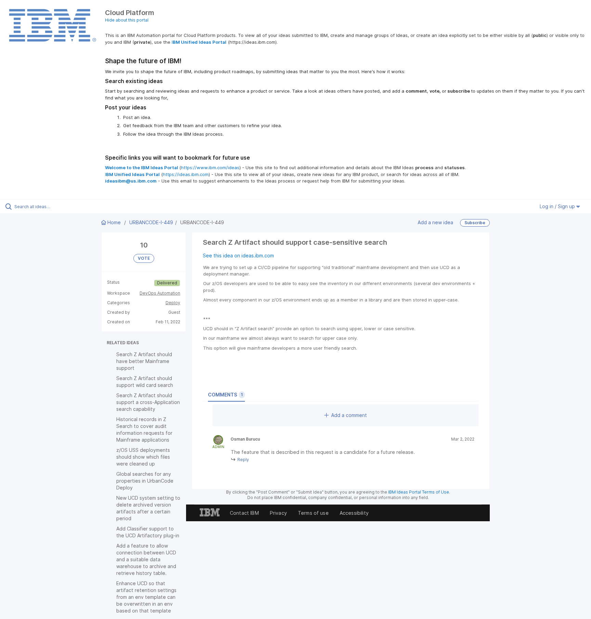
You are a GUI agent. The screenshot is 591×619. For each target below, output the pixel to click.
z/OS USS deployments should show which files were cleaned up (143, 457)
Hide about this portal (126, 20)
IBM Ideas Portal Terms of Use (418, 492)
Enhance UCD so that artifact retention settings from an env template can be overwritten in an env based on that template (146, 597)
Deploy (173, 302)
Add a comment (349, 415)
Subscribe (474, 222)
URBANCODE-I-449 (151, 222)
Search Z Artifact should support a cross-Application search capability (148, 402)
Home (114, 222)
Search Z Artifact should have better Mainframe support (144, 361)
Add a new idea (435, 222)
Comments (225, 395)
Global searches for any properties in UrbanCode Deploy (144, 480)
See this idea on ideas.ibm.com (238, 255)
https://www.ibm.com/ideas (210, 167)
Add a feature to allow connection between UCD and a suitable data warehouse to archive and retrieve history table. (146, 559)
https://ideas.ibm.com (186, 174)
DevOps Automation (160, 293)
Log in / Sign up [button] (558, 206)
